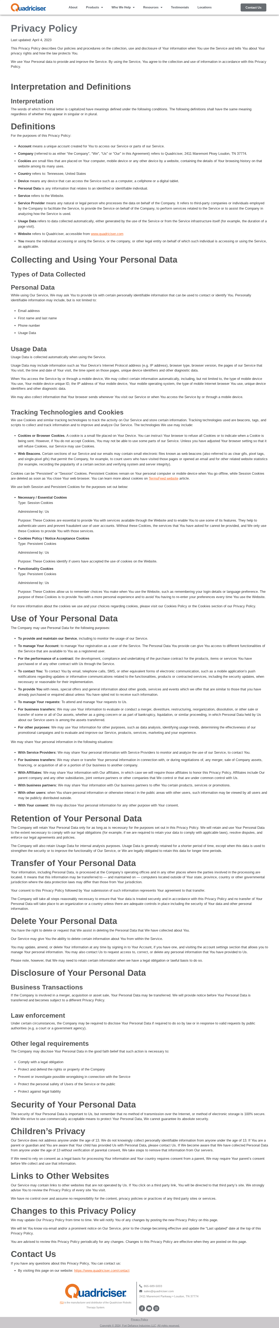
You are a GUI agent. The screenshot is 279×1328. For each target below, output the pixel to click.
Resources (150, 7)
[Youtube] (149, 1308)
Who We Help (121, 7)
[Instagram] (156, 1308)
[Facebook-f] (142, 1308)
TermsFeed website (163, 478)
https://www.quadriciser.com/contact (101, 1271)
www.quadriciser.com (107, 234)
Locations (205, 7)
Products (92, 7)
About (73, 7)
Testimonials (180, 7)
